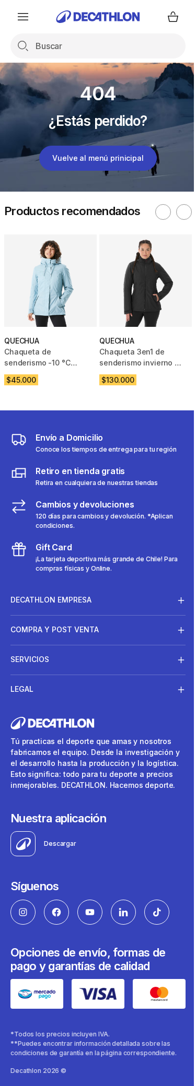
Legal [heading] (21, 688)
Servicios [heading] (29, 659)
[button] (163, 212)
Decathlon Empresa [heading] (50, 599)
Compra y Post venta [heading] (54, 629)
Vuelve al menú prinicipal (98, 158)
